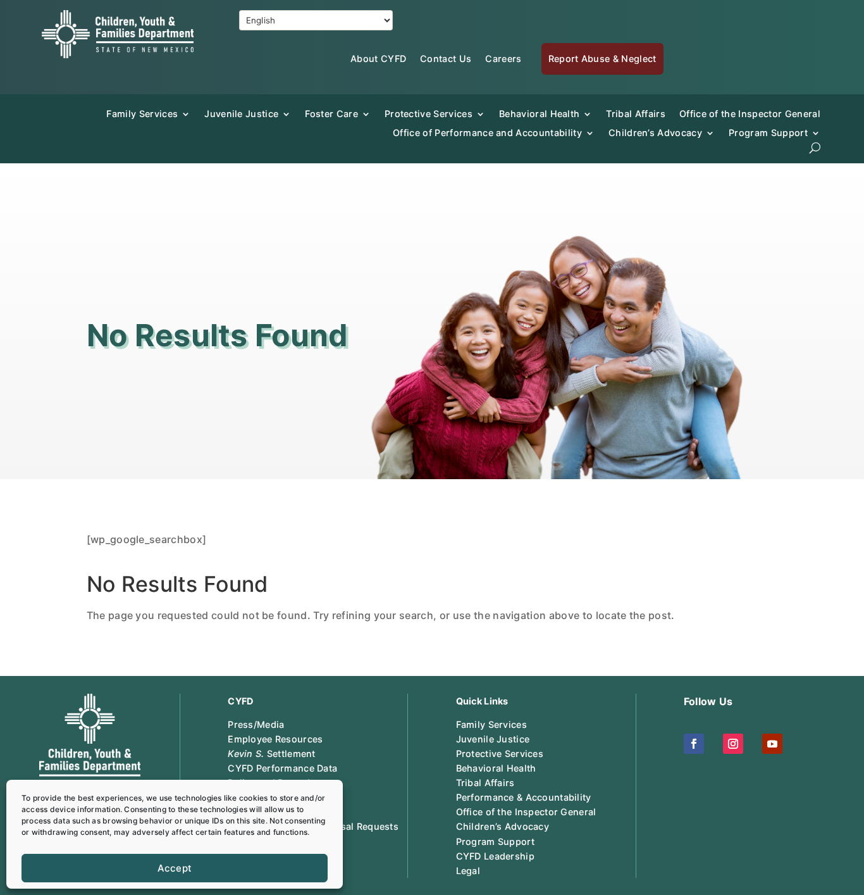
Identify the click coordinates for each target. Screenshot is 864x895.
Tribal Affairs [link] (635, 113)
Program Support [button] (768, 132)
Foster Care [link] (331, 113)
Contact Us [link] (445, 58)
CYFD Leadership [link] (495, 856)
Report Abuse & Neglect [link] (602, 58)
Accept (174, 868)
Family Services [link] (142, 113)
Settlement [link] (271, 753)
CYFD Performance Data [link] (282, 768)
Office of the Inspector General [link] (749, 113)
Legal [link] (468, 870)
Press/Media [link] (256, 724)
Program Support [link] (495, 841)
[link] (118, 54)
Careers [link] (503, 58)
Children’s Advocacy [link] (655, 132)
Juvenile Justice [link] (241, 113)
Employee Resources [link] (275, 739)
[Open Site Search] (815, 147)
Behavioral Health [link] (539, 113)
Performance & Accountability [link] (523, 797)
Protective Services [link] (428, 113)
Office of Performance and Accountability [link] (487, 132)
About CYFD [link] (378, 58)
